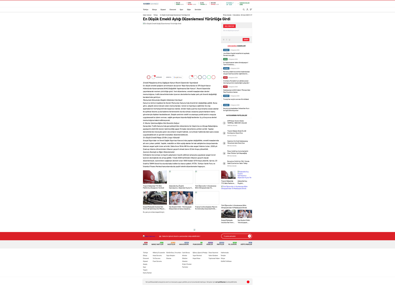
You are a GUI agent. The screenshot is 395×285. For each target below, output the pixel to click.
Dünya (154, 9)
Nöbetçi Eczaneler (159, 252)
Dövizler (185, 258)
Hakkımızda (225, 252)
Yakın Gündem (213, 255)
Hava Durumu (184, 243)
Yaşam (145, 270)
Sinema (168, 258)
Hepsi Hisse (196, 258)
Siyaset (163, 9)
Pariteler (220, 243)
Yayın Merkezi (197, 255)
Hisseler (209, 243)
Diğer (189, 9)
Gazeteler (171, 243)
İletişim (223, 255)
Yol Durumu (232, 243)
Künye (223, 258)
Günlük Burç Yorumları (173, 252)
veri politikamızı (220, 282)
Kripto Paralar (246, 243)
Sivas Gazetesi (213, 252)
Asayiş (145, 264)
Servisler (198, 9)
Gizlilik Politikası (226, 261)
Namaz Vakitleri (157, 243)
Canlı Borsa (186, 252)
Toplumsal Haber (214, 258)
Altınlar (184, 255)
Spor (181, 9)
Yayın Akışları (170, 255)
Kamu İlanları (147, 273)
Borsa (145, 243)
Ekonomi (173, 9)
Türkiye (145, 9)
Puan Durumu (197, 243)
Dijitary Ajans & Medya (200, 252)
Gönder (246, 39)
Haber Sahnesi (147, 15)
